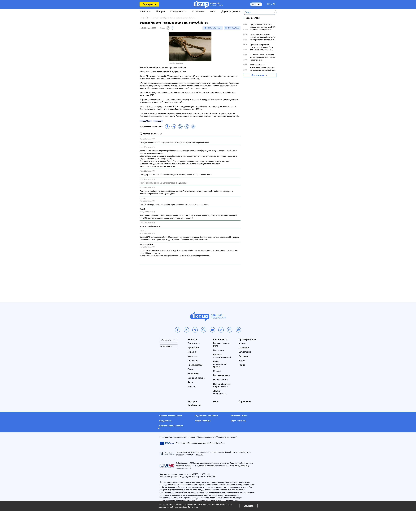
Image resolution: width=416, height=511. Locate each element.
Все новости (258, 75)
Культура (192, 356)
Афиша (242, 343)
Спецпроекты (177, 11)
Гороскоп (243, 356)
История (160, 11)
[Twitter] (186, 126)
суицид (158, 121)
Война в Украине (196, 378)
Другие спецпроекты (220, 392)
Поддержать (149, 4)
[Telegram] (173, 126)
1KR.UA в (214, 28)
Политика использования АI (170, 427)
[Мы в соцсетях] (177, 329)
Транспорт (244, 347)
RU (274, 4)
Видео (242, 360)
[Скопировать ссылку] (193, 126)
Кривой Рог (145, 121)
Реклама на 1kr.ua (239, 416)
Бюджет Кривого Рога (221, 344)
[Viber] (180, 126)
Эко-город (218, 350)
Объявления (245, 352)
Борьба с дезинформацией (222, 355)
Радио (242, 365)
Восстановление (221, 375)
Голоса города (220, 379)
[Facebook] (167, 126)
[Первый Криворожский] (208, 4)
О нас (213, 11)
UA (269, 4)
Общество (193, 360)
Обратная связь (238, 421)
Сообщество (194, 405)
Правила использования (170, 416)
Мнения (191, 386)
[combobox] (258, 12)
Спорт (191, 369)
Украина (192, 352)
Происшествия (195, 365)
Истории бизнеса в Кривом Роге (221, 385)
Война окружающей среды (219, 364)
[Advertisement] (190, 282)
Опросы (217, 371)
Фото (190, 382)
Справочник (198, 11)
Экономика (193, 373)
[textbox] (258, 12)
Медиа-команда (202, 421)
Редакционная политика (206, 416)
